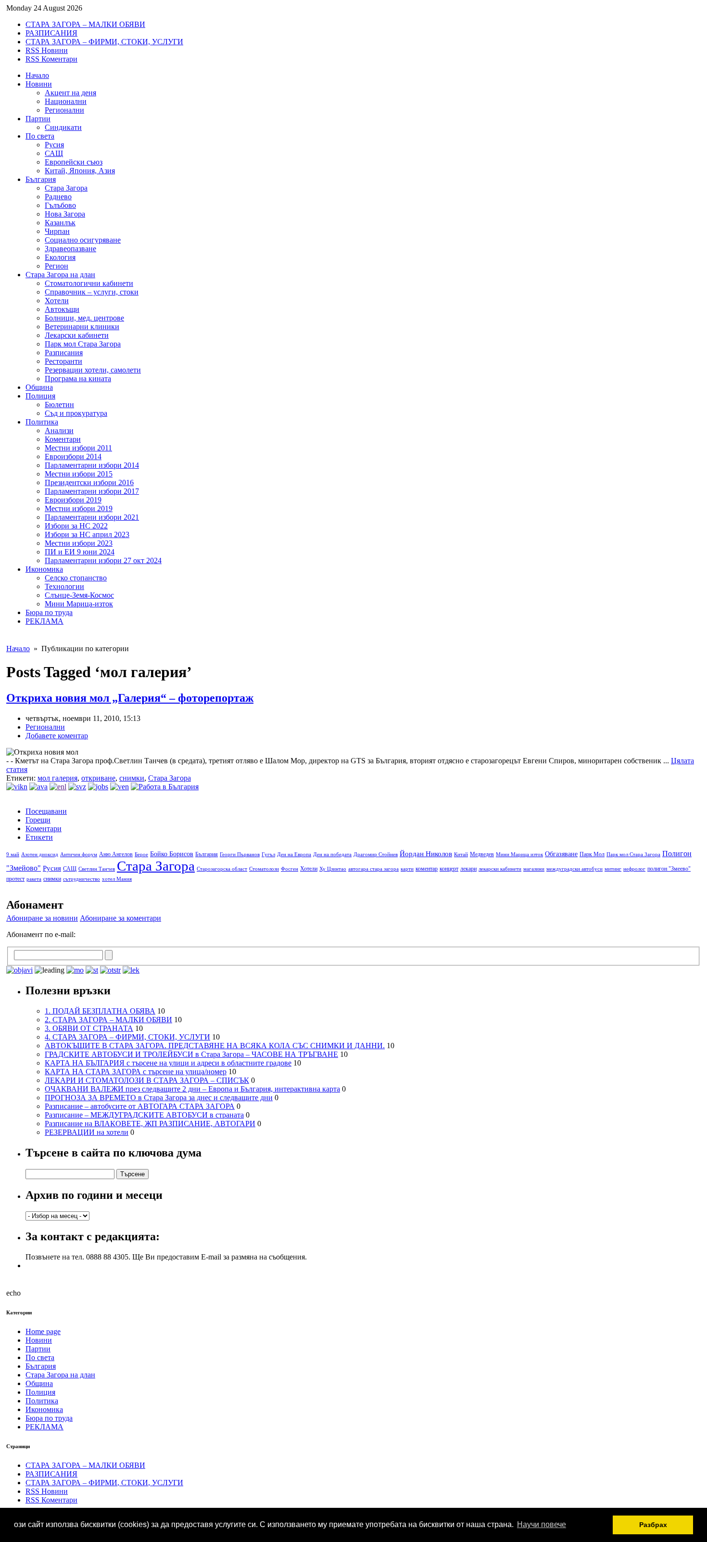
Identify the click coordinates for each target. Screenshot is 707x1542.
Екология (60, 257)
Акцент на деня (70, 93)
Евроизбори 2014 (73, 456)
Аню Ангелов (116, 854)
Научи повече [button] (541, 1524)
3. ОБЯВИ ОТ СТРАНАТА (89, 1028)
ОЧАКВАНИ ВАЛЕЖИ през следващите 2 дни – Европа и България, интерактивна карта (192, 1089)
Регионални (64, 110)
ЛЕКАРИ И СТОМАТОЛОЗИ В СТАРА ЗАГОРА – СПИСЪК (147, 1080)
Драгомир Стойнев (376, 854)
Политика (41, 422)
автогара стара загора (373, 869)
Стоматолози (264, 869)
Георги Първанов (240, 854)
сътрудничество (81, 879)
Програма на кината (78, 378)
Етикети (39, 837)
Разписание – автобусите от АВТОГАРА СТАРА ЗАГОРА (140, 1106)
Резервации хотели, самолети (93, 370)
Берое (141, 854)
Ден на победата (332, 854)
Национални (66, 101)
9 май (12, 854)
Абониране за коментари (120, 918)
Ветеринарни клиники (82, 326)
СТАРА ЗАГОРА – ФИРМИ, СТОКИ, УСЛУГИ (104, 42)
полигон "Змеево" (669, 868)
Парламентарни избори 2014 (92, 465)
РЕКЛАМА (44, 621)
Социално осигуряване (83, 240)
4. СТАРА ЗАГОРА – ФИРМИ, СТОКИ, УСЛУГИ (127, 1037)
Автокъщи (62, 309)
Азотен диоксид (39, 854)
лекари (468, 868)
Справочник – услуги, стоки (92, 292)
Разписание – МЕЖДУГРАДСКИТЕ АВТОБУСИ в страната (144, 1115)
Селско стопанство (76, 578)
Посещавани (46, 811)
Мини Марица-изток (79, 604)
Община (39, 387)
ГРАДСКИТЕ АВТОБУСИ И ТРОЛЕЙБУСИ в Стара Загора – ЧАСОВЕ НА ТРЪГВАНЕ (191, 1054)
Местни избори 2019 (79, 508)
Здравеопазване (70, 248)
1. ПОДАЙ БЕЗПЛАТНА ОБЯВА (100, 1011)
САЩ (54, 153)
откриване (98, 778)
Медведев (482, 854)
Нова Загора (65, 214)
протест (15, 878)
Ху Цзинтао (332, 869)
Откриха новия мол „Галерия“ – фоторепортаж (129, 698)
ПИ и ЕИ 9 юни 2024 (79, 552)
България (40, 179)
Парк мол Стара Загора (83, 344)
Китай (461, 854)
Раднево (58, 197)
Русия (54, 145)
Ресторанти (63, 361)
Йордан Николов (426, 854)
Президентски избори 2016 (89, 482)
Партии (37, 119)
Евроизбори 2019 (73, 500)
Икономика (44, 569)
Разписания (64, 352)
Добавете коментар (56, 736)
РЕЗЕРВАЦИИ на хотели (86, 1132)
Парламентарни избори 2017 (92, 491)
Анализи (59, 430)
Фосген (289, 869)
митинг (613, 869)
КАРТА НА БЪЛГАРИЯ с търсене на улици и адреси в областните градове (168, 1063)
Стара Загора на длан (60, 274)
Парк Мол (592, 854)
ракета (33, 879)
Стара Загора (66, 188)
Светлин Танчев (96, 869)
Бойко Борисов (171, 854)
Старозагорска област (222, 869)
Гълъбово (60, 205)
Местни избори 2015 (79, 474)
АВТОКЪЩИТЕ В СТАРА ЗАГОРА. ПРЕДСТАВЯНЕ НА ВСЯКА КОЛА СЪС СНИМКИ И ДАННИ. (215, 1045)
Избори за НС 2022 (76, 526)
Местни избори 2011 (78, 448)
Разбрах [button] (653, 1525)
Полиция (40, 396)
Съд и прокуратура (76, 413)
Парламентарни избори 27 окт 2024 (103, 560)
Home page (43, 1331)
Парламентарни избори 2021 (92, 517)
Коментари (63, 439)
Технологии (64, 586)
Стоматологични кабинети (89, 283)
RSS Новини (46, 50)
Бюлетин (59, 404)
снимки (131, 778)
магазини (533, 869)
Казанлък (60, 222)
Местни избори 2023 (79, 543)
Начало (37, 75)
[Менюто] (119, 787)
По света (39, 136)
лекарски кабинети (500, 869)
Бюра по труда (49, 612)
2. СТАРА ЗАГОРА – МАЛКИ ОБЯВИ (108, 1019)
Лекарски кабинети (77, 335)
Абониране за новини (42, 918)
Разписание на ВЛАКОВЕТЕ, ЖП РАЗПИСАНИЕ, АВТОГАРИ (150, 1123)
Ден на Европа (294, 854)
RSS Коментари (51, 59)
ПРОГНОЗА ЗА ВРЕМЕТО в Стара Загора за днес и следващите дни (159, 1097)
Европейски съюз (73, 162)
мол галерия (57, 778)
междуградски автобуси (574, 869)
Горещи (37, 820)
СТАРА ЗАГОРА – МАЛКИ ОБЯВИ (85, 24)
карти (407, 869)
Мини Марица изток (519, 854)
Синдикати (63, 127)
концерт (449, 868)
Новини (38, 84)
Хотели (57, 300)
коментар (427, 868)
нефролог (634, 869)
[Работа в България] (165, 787)
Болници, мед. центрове (84, 318)
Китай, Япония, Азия (80, 171)
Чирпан (57, 231)
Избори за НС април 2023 (87, 534)
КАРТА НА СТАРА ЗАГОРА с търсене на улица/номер (136, 1071)
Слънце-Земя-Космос (79, 595)
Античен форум (78, 854)
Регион (56, 266)
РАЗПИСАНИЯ (51, 33)
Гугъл (268, 854)
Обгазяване (561, 854)
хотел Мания (117, 879)
